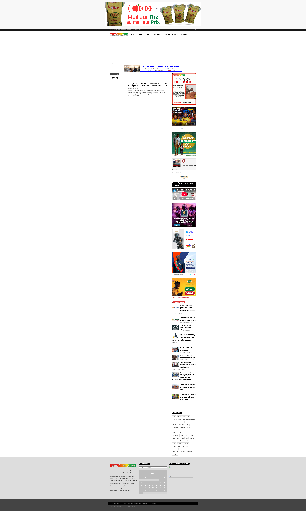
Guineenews (175, 435)
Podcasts (179, 172)
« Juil (140, 495)
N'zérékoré (179, 443)
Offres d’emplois (122, 29)
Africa (174, 416)
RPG (183, 446)
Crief (180, 430)
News (140, 34)
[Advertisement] (153, 50)
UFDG (174, 451)
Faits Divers (184, 34)
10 (141, 485)
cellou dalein (181, 424)
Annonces (147, 34)
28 (157, 490)
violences (183, 451)
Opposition (186, 443)
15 (160, 485)
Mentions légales (121, 503)
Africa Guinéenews (177, 419)
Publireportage (113, 29)
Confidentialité (153, 503)
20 (153, 487)
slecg (186, 449)
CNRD (187, 424)
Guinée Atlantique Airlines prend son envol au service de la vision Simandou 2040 (188, 319)
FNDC (174, 432)
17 (141, 487)
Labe (187, 438)
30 (164, 490)
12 (149, 485)
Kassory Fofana (176, 438)
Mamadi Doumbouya (181, 440)
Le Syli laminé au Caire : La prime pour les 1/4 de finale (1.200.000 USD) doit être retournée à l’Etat (148, 85)
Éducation (189, 451)
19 (149, 487)
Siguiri (181, 449)
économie (175, 454)
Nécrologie (129, 29)
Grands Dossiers (158, 34)
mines (174, 443)
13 (153, 485)
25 (145, 490)
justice (186, 435)
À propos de (113, 503)
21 (156, 487)
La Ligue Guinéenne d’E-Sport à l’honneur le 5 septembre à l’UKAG (187, 327)
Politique (167, 34)
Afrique (174, 422)
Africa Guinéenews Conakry (189, 419)
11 (145, 485)
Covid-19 (175, 430)
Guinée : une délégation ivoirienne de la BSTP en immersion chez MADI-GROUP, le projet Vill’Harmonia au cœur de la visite (183, 376)
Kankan (191, 435)
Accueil (134, 34)
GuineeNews (174, 172)
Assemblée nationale (189, 422)
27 (153, 490)
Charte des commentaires (134, 503)
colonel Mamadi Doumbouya (179, 427)
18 (145, 487)
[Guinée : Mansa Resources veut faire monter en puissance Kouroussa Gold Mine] (175, 386)
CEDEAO (175, 424)
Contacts (144, 503)
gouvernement (186, 432)
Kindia (182, 438)
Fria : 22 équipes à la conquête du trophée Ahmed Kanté (186, 349)
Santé (187, 446)
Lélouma (192, 438)
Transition (191, 449)
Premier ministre (176, 446)
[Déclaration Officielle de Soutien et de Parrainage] (175, 357)
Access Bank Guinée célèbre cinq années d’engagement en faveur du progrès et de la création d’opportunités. (184, 309)
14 (156, 485)
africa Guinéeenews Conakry (183, 416)
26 (149, 490)
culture (184, 430)
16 (164, 485)
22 (160, 487)
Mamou (189, 440)
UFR (178, 451)
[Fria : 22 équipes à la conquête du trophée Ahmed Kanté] (175, 349)
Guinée (181, 435)
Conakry (189, 427)
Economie (175, 34)
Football (179, 432)
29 (160, 490)
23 (164, 487)
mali (174, 440)
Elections (189, 430)
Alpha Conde (180, 422)
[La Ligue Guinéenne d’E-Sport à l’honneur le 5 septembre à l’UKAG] (175, 327)
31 (141, 492)
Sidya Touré (175, 449)
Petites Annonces (137, 29)
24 (141, 490)
